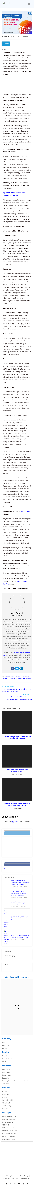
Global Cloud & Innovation (21, 677)
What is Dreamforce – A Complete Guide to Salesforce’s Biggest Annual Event (20, 882)
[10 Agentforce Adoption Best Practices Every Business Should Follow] (7, 919)
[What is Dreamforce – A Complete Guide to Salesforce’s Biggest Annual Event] (7, 883)
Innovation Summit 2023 (8, 678)
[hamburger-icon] (29, 4)
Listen (6, 44)
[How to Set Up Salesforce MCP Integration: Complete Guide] (7, 937)
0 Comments (24, 37)
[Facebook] (13, 668)
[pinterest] (23, 1183)
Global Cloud (9, 677)
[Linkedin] (21, 668)
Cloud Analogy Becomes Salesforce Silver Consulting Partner (17, 804)
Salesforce (19, 678)
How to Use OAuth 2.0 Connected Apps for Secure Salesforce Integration (19, 893)
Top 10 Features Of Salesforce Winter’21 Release (17, 771)
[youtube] (19, 1183)
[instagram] (27, 1183)
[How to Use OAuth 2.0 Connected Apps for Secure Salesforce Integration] (7, 894)
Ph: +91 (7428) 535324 (17, 1019)
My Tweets (7, 869)
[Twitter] (17, 668)
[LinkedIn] (15, 1183)
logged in (14, 821)
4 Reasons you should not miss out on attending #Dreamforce (17, 737)
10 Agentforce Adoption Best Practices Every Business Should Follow (20, 918)
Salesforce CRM (27, 678)
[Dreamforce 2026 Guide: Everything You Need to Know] (7, 904)
